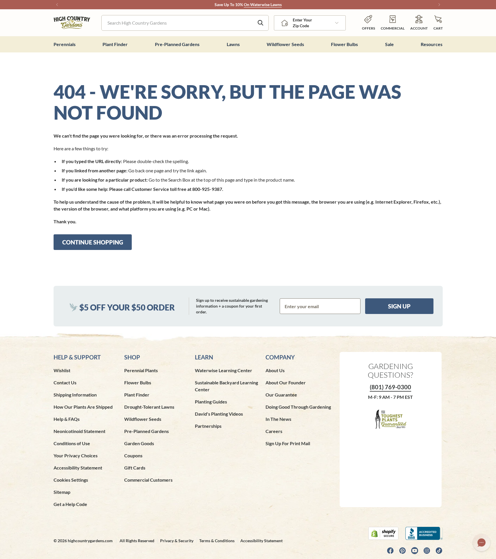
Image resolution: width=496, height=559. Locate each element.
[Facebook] (390, 550)
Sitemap (62, 492)
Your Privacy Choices (76, 455)
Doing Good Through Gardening (298, 407)
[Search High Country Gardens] (260, 23)
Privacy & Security (176, 540)
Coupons (133, 455)
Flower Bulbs (137, 382)
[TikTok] (439, 550)
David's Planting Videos (219, 413)
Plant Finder (136, 394)
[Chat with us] (481, 542)
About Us (275, 370)
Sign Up (399, 306)
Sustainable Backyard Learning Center (226, 386)
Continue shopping (92, 242)
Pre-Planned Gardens (146, 431)
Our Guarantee (281, 394)
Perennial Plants (141, 370)
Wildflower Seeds (142, 419)
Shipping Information (75, 394)
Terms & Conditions (217, 540)
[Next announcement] (439, 4)
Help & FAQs (67, 419)
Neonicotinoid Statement (79, 431)
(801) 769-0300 (390, 386)
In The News (278, 419)
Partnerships (208, 426)
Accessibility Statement (78, 467)
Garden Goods (139, 443)
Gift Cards (134, 467)
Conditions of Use (72, 443)
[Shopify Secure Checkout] (383, 533)
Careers (274, 431)
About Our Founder (286, 382)
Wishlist (62, 370)
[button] (438, 23)
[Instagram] (427, 550)
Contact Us (65, 382)
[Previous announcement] (57, 4)
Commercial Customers (148, 480)
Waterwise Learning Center (223, 370)
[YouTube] (414, 550)
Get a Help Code (70, 504)
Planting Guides (211, 401)
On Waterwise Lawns (263, 4)
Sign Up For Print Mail (288, 443)
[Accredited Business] (424, 533)
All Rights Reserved (137, 540)
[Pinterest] (402, 550)
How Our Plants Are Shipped (83, 407)
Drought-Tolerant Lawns (149, 407)
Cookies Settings (71, 480)
